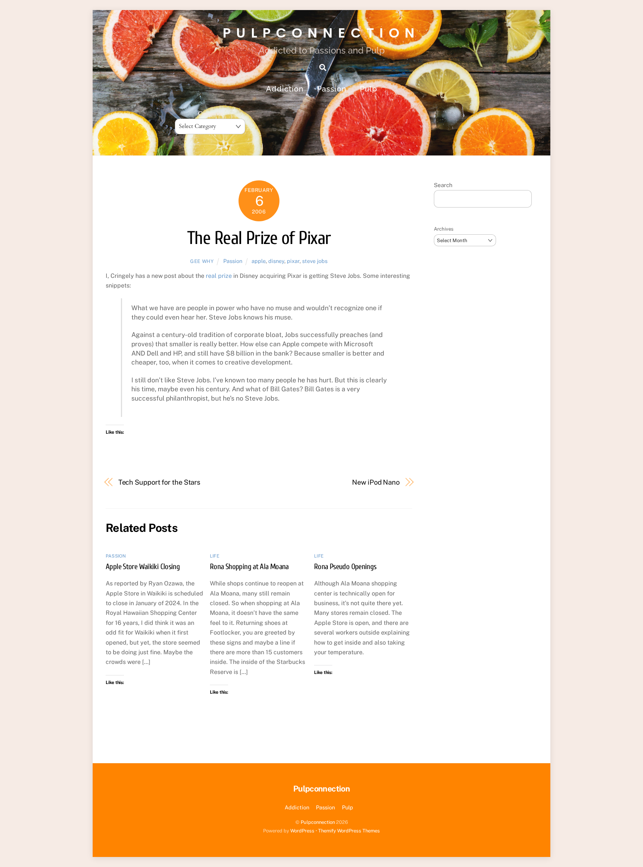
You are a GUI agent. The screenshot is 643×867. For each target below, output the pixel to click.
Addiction (285, 88)
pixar (293, 261)
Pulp (368, 88)
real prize (219, 275)
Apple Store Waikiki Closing (143, 566)
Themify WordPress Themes (349, 831)
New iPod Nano (376, 482)
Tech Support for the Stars (159, 482)
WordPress (302, 831)
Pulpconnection (318, 822)
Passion (331, 88)
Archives (444, 229)
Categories (210, 114)
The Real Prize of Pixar (259, 238)
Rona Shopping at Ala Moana (249, 566)
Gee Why (202, 261)
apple (259, 261)
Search (443, 185)
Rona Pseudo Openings (345, 566)
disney (276, 261)
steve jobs (314, 261)
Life (214, 556)
